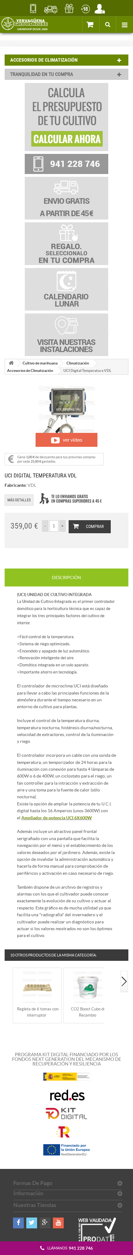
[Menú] (124, 24)
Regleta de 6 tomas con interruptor (37, 1012)
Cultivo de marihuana (40, 363)
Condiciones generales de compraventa (85, 8)
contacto (33, 8)
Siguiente (124, 982)
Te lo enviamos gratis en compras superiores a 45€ (70, 498)
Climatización (77, 363)
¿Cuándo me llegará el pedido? (51, 9)
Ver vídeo (72, 439)
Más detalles (19, 500)
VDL (32, 485)
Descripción (66, 577)
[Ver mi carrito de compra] (91, 24)
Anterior (9, 982)
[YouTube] (58, 1223)
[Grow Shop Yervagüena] (24, 24)
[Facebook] (18, 1223)
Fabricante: (16, 485)
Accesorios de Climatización (30, 370)
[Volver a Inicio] (11, 363)
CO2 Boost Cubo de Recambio (88, 1012)
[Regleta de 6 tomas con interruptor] (37, 986)
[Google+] (45, 1223)
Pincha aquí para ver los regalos (69, 9)
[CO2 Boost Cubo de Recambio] (88, 986)
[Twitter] (31, 1223)
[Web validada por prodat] (97, 1236)
